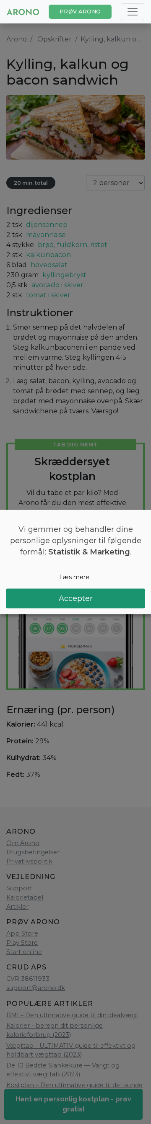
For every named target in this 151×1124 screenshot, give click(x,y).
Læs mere (74, 577)
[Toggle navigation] (132, 11)
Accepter (76, 598)
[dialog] (75, 562)
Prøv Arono (80, 11)
